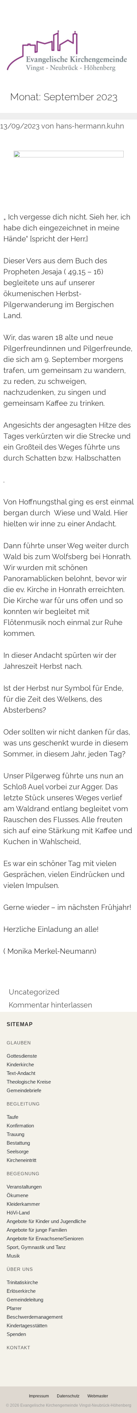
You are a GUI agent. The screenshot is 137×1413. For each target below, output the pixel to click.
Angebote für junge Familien (37, 1230)
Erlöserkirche (21, 1291)
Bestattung (18, 1143)
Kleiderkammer (23, 1204)
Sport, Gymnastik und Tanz (36, 1247)
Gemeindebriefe (24, 1090)
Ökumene (17, 1195)
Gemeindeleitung (25, 1299)
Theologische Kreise (29, 1082)
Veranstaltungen (24, 1187)
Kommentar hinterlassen (50, 1005)
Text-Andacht (21, 1073)
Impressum (39, 1396)
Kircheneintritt (21, 1160)
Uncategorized (34, 992)
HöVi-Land (18, 1212)
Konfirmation (20, 1125)
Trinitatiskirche (22, 1282)
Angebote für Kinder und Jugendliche (46, 1221)
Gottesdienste (22, 1056)
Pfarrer (14, 1308)
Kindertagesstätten (27, 1325)
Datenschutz (68, 1396)
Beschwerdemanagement (35, 1317)
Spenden (16, 1334)
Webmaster (97, 1396)
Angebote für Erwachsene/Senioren (45, 1238)
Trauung (15, 1134)
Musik (13, 1256)
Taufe (12, 1117)
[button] (63, 13)
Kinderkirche (20, 1064)
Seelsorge (18, 1151)
